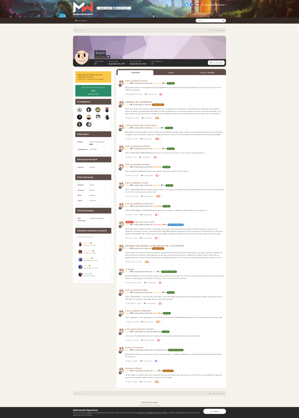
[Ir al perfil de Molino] (80, 267)
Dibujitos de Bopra (133, 368)
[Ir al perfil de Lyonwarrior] (80, 252)
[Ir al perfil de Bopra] (121, 82)
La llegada (129, 269)
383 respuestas (148, 340)
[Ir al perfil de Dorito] (97, 117)
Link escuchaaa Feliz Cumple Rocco (141, 125)
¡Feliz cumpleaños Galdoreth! (138, 311)
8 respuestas (147, 139)
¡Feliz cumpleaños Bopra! (136, 81)
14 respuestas (147, 196)
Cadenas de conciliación (138, 102)
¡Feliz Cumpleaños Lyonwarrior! (139, 203)
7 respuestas (146, 157)
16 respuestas (147, 322)
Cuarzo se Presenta (134, 347)
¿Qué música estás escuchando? (139, 329)
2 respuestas (147, 382)
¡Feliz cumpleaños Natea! (136, 290)
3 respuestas (151, 94)
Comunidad (81, 20)
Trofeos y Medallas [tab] (206, 73)
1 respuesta (147, 118)
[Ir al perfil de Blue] (79, 109)
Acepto (215, 411)
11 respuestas (147, 215)
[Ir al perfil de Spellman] (88, 109)
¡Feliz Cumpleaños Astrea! (136, 183)
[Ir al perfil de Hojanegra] (79, 124)
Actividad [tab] (136, 73)
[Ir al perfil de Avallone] (80, 275)
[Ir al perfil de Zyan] (107, 117)
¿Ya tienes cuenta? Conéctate (213, 5)
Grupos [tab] (171, 73)
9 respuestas (148, 175)
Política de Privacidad (149, 402)
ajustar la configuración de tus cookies (153, 413)
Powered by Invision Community (149, 405)
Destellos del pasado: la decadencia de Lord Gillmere (154, 245)
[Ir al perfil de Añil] (79, 117)
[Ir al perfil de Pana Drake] (88, 117)
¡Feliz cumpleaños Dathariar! (137, 146)
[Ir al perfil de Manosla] (107, 109)
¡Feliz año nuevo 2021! (144, 222)
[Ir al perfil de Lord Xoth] (80, 259)
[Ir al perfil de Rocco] (97, 109)
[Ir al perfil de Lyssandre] (88, 124)
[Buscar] (223, 20)
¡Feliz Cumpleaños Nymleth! (137, 164)
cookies (89, 413)
